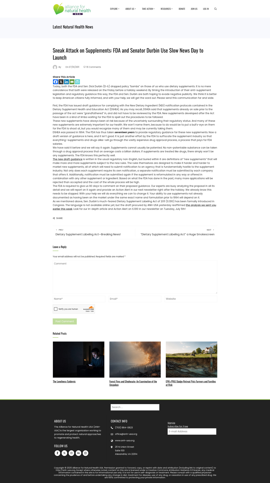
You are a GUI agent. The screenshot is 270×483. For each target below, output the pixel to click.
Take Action (147, 8)
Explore (114, 8)
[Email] (71, 81)
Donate (182, 8)
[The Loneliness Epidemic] (78, 359)
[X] (60, 81)
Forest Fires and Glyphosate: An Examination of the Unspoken (133, 383)
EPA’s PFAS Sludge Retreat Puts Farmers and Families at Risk (191, 383)
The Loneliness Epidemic (64, 381)
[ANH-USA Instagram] (71, 453)
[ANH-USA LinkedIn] (78, 453)
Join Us (194, 8)
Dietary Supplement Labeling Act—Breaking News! (88, 232)
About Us (129, 8)
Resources (166, 8)
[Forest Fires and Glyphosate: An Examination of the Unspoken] (135, 359)
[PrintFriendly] (77, 81)
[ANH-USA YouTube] (85, 453)
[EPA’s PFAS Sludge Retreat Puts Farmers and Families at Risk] (191, 359)
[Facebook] (55, 81)
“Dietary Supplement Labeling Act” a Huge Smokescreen (177, 232)
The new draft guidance (67, 159)
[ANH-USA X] (64, 453)
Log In (206, 8)
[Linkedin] (66, 81)
